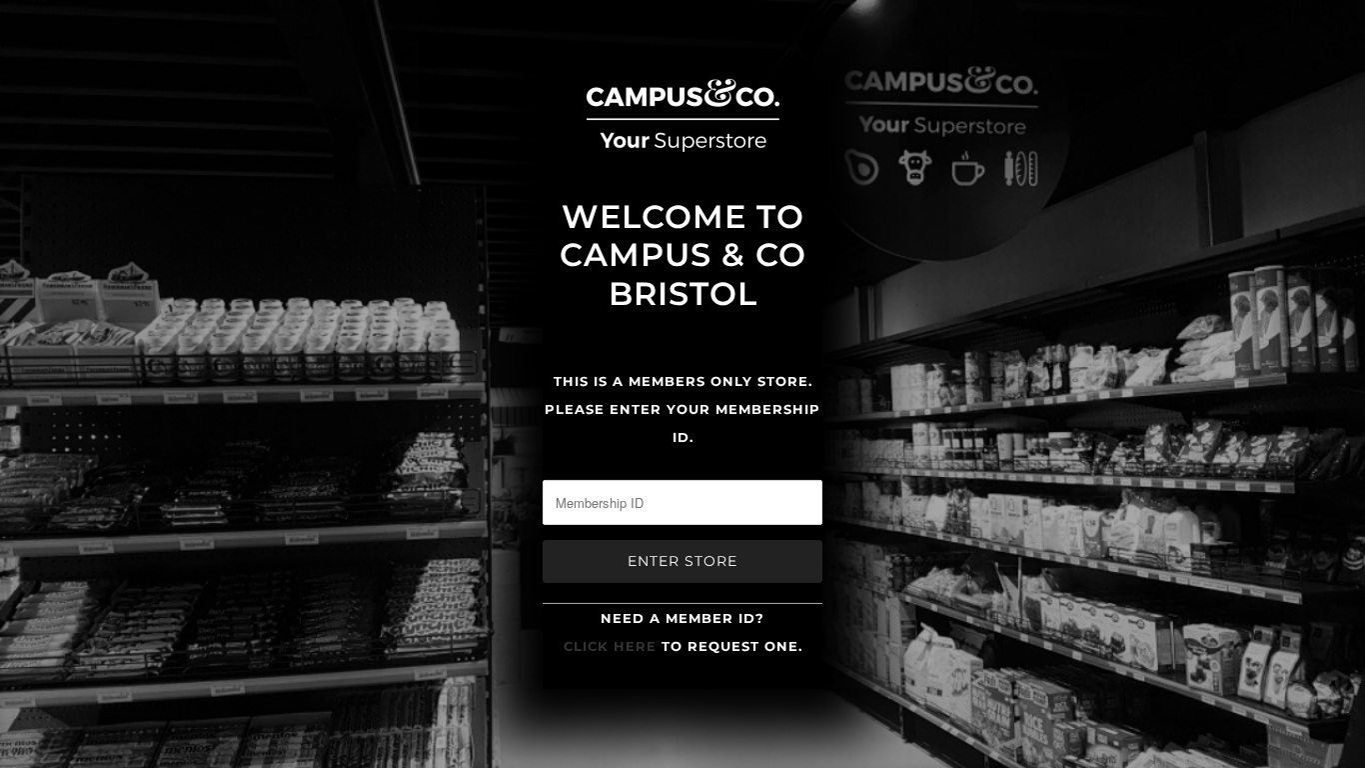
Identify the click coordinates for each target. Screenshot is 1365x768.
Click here (610, 646)
